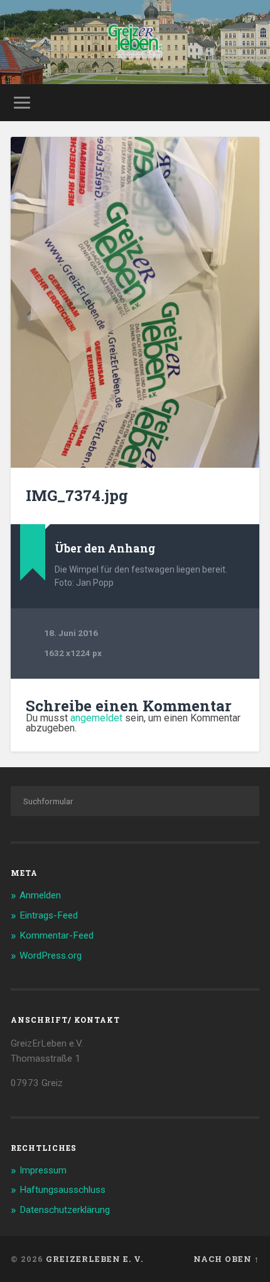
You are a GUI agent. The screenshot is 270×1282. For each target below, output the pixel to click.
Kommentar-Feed (56, 935)
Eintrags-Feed (48, 915)
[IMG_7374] (135, 302)
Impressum (43, 1170)
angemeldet (96, 718)
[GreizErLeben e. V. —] (135, 42)
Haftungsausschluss (62, 1189)
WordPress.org (50, 955)
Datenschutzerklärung (64, 1209)
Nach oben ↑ (226, 1259)
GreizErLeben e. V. (94, 1259)
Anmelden (40, 895)
